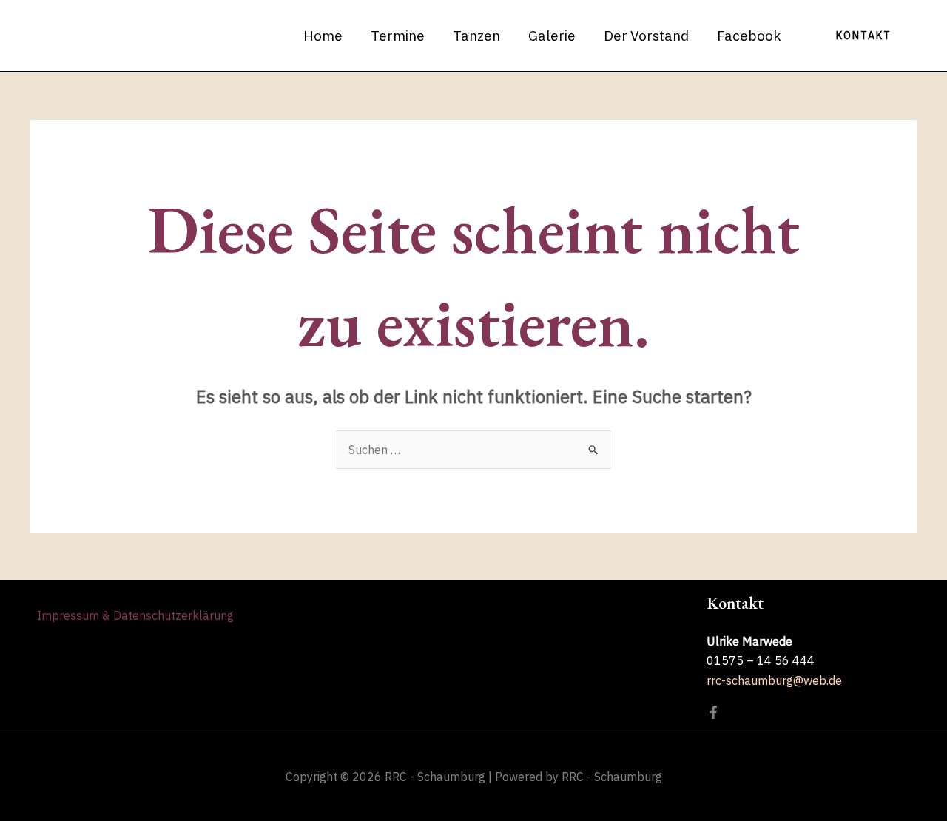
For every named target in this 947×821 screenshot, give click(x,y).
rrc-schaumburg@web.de (774, 680)
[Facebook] (713, 712)
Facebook (749, 35)
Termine (398, 35)
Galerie (552, 35)
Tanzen (476, 35)
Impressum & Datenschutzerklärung (135, 615)
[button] (863, 35)
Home (323, 35)
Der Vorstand (646, 35)
